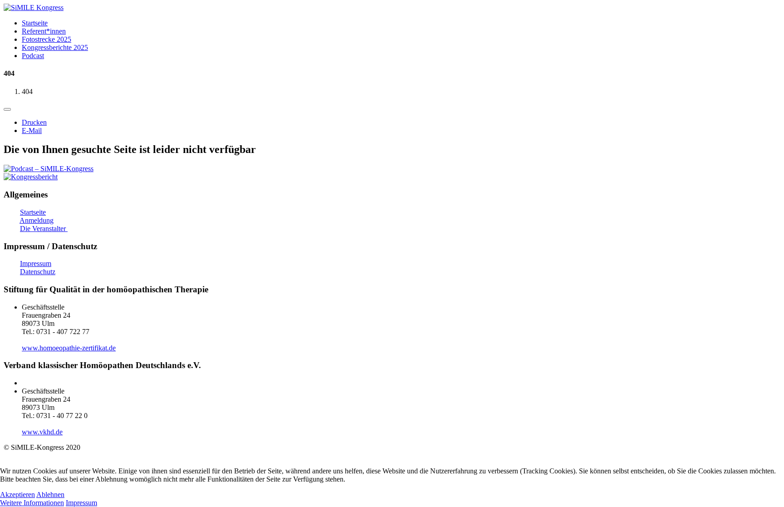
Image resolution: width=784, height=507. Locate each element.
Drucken (34, 122)
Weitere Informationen (32, 503)
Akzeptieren (17, 494)
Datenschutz (37, 272)
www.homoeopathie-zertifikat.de (69, 348)
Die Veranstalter (44, 228)
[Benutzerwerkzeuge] (7, 109)
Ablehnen (50, 494)
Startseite (33, 212)
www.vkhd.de (42, 432)
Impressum (35, 263)
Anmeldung (37, 220)
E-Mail (32, 130)
